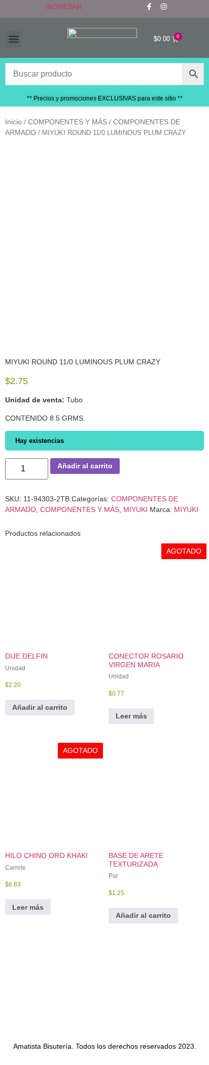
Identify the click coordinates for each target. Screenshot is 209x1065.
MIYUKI (135, 509)
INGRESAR (63, 7)
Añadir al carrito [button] (39, 707)
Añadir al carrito (85, 466)
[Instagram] (163, 6)
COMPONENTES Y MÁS (67, 122)
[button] (13, 39)
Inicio (13, 122)
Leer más (131, 716)
